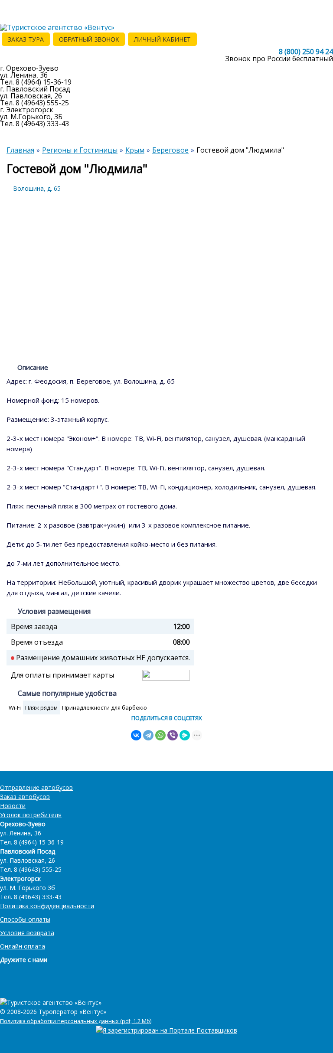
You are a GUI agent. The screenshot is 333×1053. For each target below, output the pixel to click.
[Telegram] (148, 735)
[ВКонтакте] (136, 735)
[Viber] (172, 735)
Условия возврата (27, 933)
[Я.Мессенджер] (185, 735)
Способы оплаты (25, 919)
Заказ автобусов (25, 796)
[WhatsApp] (160, 735)
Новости (13, 806)
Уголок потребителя (31, 815)
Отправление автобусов (36, 787)
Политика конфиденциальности (47, 906)
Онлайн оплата (22, 946)
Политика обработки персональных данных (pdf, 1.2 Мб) (75, 1021)
